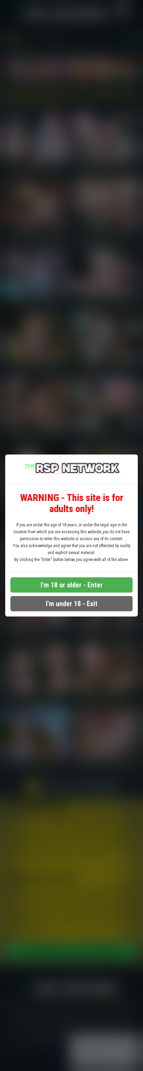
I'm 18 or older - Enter (72, 585)
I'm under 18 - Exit (72, 604)
